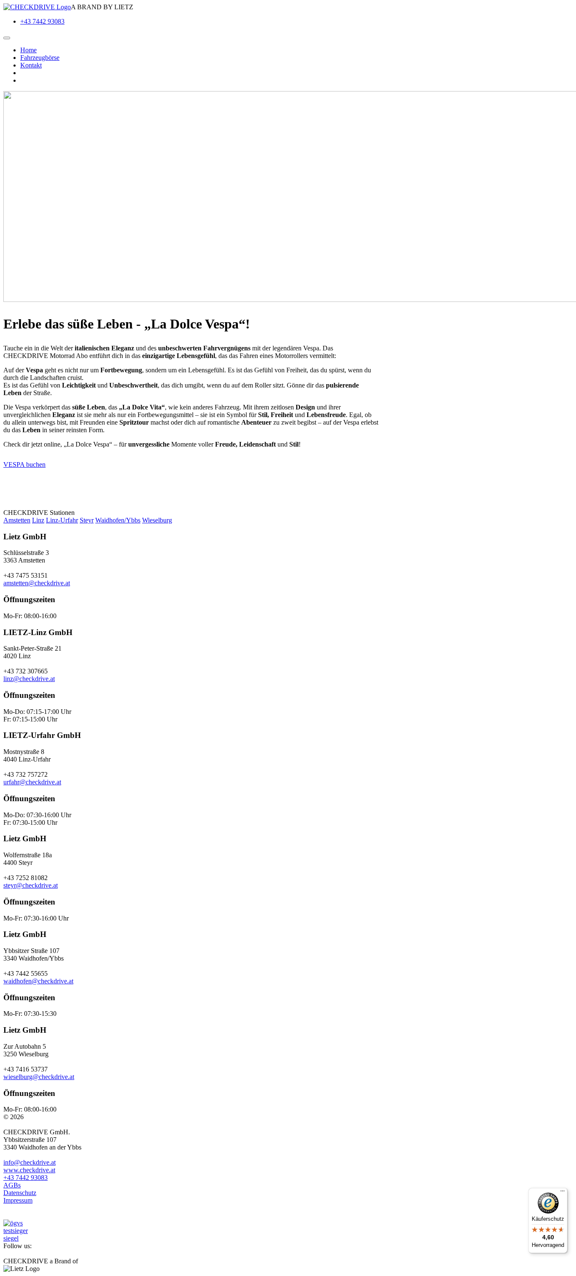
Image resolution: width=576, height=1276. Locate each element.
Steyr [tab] (87, 520)
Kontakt (31, 65)
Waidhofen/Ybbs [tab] (117, 520)
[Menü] (562, 1193)
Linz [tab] (38, 520)
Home (28, 50)
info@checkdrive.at (29, 1162)
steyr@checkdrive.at (30, 885)
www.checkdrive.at (29, 1170)
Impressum (17, 1200)
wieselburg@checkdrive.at (38, 1076)
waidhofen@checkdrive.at (38, 981)
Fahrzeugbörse (39, 57)
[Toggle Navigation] (6, 38)
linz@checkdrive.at (29, 678)
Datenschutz (19, 1192)
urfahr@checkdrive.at (32, 782)
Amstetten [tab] (16, 520)
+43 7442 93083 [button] (25, 1177)
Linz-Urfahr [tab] (62, 520)
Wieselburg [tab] (157, 520)
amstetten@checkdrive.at (36, 583)
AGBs (12, 1185)
